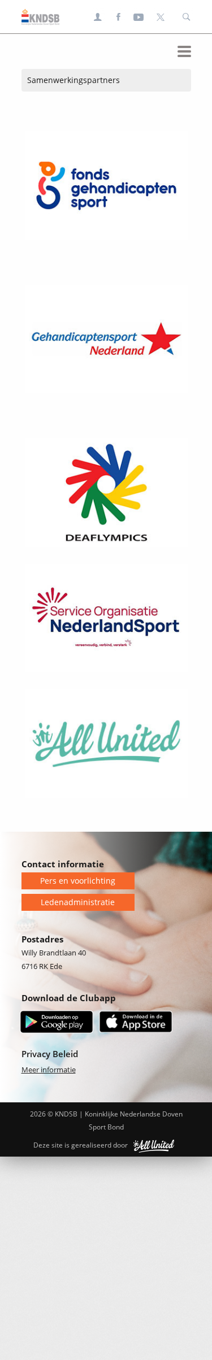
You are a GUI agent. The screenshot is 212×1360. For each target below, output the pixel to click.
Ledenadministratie (78, 902)
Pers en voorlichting (77, 880)
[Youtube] (139, 17)
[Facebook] (118, 17)
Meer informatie (48, 1069)
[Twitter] (160, 17)
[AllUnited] (154, 1145)
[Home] (38, 17)
